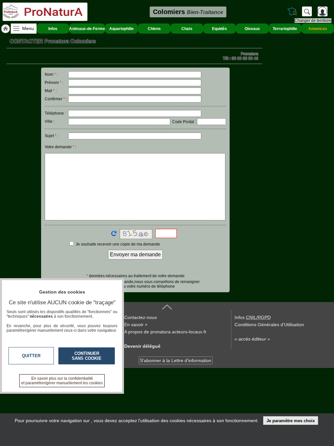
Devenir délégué (142, 346)
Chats (186, 28)
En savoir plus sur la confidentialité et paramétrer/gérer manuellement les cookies (62, 380)
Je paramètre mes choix (290, 420)
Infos (52, 28)
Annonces (317, 28)
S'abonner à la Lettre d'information (175, 360)
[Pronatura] (45, 12)
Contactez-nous (140, 317)
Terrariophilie (285, 28)
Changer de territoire (313, 20)
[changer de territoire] (292, 11)
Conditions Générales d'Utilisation (269, 324)
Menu (28, 28)
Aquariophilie (121, 28)
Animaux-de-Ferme (87, 28)
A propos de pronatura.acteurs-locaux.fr (165, 331)
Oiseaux (252, 28)
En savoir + (135, 324)
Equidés (219, 28)
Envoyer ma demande (135, 254)
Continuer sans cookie (86, 356)
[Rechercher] (307, 11)
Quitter (31, 355)
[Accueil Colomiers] (5, 28)
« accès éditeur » (252, 339)
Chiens (154, 28)
